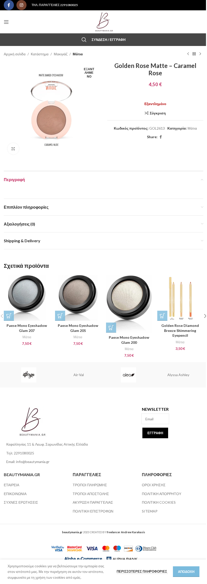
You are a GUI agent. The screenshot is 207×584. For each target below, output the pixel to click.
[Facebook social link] (9, 5)
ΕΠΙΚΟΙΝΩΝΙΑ (15, 494)
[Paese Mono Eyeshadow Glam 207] (27, 298)
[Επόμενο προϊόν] (200, 54)
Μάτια (78, 54)
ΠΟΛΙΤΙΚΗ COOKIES (159, 502)
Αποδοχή (186, 572)
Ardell (178, 375)
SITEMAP (150, 511)
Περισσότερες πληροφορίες (142, 571)
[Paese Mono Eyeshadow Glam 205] (78, 298)
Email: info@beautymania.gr (27, 461)
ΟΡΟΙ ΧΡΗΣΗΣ (154, 485)
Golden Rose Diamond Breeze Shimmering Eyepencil (180, 330)
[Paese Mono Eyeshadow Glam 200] (129, 304)
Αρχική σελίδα (14, 54)
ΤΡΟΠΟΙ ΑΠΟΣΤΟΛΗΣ (91, 494)
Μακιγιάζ (60, 54)
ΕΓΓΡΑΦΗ (155, 433)
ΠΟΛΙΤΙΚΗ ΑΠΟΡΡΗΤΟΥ (161, 494)
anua (29, 375)
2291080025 (69, 5)
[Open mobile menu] (6, 22)
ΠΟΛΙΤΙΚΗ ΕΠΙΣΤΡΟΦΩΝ (93, 511)
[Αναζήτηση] (84, 40)
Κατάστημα (39, 54)
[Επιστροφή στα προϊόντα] (194, 54)
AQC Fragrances (78, 375)
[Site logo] (103, 21)
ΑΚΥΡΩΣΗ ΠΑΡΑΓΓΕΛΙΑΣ (93, 502)
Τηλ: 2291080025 (20, 453)
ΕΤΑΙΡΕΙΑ (11, 485)
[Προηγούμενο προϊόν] (188, 54)
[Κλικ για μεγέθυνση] (13, 148)
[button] (9, 316)
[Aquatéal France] (128, 374)
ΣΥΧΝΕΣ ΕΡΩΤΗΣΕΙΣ (21, 502)
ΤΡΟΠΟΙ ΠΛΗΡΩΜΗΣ (90, 485)
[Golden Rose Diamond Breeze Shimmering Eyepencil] (180, 298)
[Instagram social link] (21, 5)
